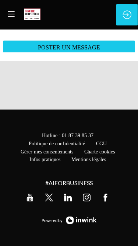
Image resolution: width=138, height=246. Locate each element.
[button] (11, 14)
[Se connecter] (127, 15)
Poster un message (69, 47)
